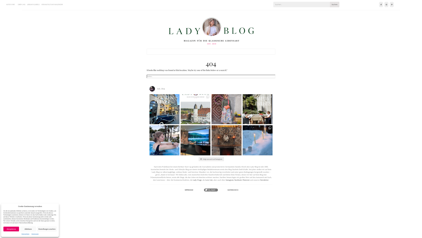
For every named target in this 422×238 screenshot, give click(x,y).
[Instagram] (386, 4)
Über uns (21, 4)
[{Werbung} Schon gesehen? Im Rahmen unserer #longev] (196, 140)
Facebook (238, 180)
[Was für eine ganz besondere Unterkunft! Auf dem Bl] (227, 109)
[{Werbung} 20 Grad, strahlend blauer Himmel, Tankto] (164, 140)
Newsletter (264, 180)
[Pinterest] (392, 4)
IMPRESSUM (189, 190)
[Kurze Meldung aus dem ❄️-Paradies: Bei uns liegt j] (258, 140)
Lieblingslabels (33, 4)
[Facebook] (381, 4)
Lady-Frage (197, 180)
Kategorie (10, 4)
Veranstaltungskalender (52, 4)
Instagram (230, 180)
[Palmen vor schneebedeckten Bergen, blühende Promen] (258, 109)
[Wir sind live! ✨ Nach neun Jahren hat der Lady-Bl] (196, 109)
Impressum (35, 234)
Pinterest (246, 180)
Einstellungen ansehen (46, 229)
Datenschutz (25, 234)
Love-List (209, 180)
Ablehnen (28, 229)
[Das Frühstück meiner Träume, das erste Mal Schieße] (227, 140)
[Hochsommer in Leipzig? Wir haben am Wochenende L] (164, 109)
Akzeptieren (11, 229)
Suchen (334, 4)
